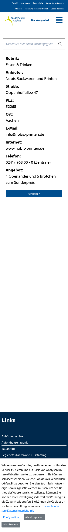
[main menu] (59, 20)
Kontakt (15, 3)
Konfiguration (11, 517)
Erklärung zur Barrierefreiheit (37, 9)
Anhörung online (12, 436)
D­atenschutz (38, 3)
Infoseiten (18, 9)
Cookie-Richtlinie (57, 9)
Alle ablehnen (11, 524)
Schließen (34, 194)
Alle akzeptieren (34, 517)
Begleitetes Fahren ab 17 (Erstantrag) (24, 455)
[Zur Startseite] (14, 20)
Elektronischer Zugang (55, 3)
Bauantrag (8, 449)
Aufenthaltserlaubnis (15, 442)
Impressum (25, 3)
